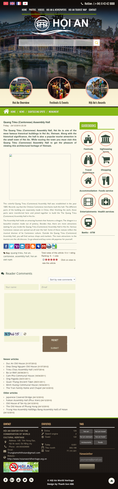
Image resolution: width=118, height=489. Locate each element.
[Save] (54, 245)
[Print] (49, 245)
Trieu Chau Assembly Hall (19, 369)
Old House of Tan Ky (16, 403)
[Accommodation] (88, 182)
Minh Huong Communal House (22, 384)
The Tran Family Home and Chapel (24, 387)
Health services (106, 211)
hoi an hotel (100, 436)
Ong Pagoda (12, 378)
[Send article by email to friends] (43, 245)
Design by (60, 484)
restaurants (86, 442)
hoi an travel (100, 431)
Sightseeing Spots (106, 150)
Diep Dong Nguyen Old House (21, 366)
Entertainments (88, 211)
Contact (92, 10)
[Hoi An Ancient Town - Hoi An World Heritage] (59, 25)
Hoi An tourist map (78, 10)
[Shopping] (106, 162)
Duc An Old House (15, 363)
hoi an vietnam (86, 436)
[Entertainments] (88, 203)
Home (24, 10)
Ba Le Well (11, 372)
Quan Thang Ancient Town (19, 381)
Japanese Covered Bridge (19, 397)
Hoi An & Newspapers (56, 10)
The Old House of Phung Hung (21, 406)
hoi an (86, 431)
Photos (32, 10)
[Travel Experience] (88, 162)
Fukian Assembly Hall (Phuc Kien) (23, 400)
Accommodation (88, 190)
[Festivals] (88, 141)
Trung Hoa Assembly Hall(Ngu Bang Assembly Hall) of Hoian (37, 409)
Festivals (88, 148)
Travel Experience (88, 171)
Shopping (106, 169)
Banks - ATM (88, 232)
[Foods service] (105, 182)
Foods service (106, 190)
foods (100, 442)
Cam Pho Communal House (20, 375)
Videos (41, 10)
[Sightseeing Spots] (106, 141)
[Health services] (106, 203)
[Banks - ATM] (88, 224)
